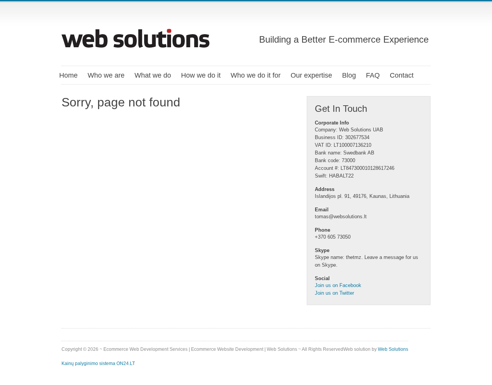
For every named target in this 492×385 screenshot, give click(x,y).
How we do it (201, 75)
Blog (349, 75)
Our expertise (311, 75)
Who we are (106, 75)
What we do (153, 75)
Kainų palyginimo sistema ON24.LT (98, 363)
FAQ (373, 75)
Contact (402, 75)
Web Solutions (393, 349)
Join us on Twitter (334, 293)
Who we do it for (256, 75)
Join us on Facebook (338, 285)
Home (68, 75)
